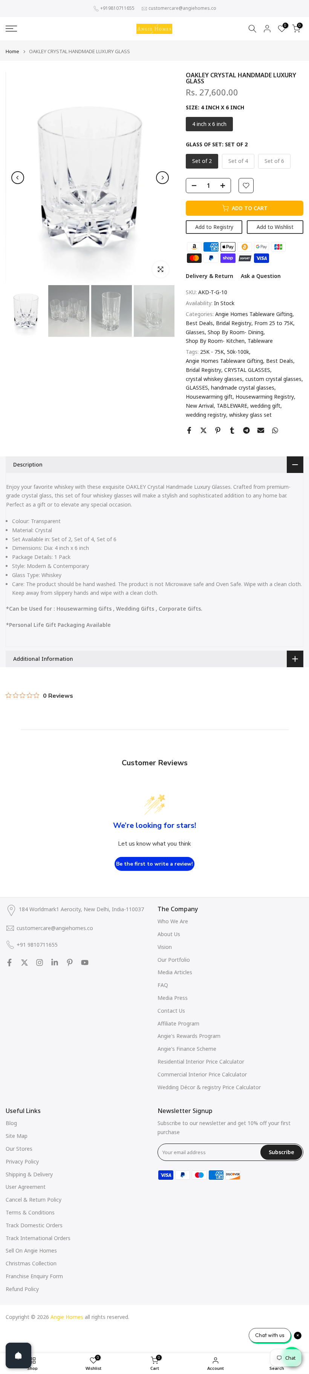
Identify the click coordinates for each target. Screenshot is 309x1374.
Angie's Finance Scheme (187, 1048)
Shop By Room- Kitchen (215, 340)
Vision (165, 946)
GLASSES (197, 387)
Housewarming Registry (265, 396)
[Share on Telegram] (246, 430)
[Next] (162, 177)
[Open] (18, 1355)
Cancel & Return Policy (33, 1199)
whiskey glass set (250, 414)
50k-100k (238, 351)
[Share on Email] (260, 430)
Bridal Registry (233, 323)
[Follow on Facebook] (9, 962)
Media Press (173, 997)
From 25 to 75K (273, 323)
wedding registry (206, 414)
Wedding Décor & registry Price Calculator (209, 1087)
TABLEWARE (232, 405)
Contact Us (171, 1010)
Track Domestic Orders (34, 1225)
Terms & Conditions (30, 1212)
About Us (169, 934)
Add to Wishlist (275, 226)
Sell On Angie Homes (31, 1250)
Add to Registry (214, 226)
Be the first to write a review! (154, 863)
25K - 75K (212, 351)
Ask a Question (261, 275)
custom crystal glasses (273, 378)
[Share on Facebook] (189, 430)
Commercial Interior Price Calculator (202, 1074)
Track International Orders (38, 1238)
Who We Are (173, 921)
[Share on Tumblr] (232, 430)
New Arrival (200, 405)
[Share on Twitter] (203, 430)
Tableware (260, 340)
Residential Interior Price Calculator (201, 1061)
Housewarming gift (209, 396)
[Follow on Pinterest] (69, 962)
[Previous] (17, 177)
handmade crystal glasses (242, 387)
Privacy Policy (22, 1161)
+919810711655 (117, 8)
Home (12, 51)
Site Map (17, 1135)
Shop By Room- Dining (235, 332)
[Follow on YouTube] (85, 962)
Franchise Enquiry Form (34, 1276)
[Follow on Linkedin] (54, 962)
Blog (11, 1123)
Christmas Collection (31, 1263)
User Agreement (26, 1186)
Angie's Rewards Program (189, 1035)
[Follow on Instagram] (39, 962)
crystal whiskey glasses (214, 378)
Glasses (195, 332)
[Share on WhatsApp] (275, 430)
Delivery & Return (209, 275)
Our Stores (19, 1148)
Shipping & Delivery (29, 1174)
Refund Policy (22, 1289)
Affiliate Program (178, 1023)
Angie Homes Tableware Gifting (253, 314)
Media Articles (175, 972)
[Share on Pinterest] (217, 430)
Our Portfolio (174, 959)
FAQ (163, 985)
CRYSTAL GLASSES (247, 369)
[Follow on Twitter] (24, 962)
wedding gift (265, 405)
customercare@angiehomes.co (182, 8)
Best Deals (199, 323)
